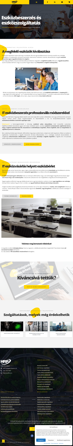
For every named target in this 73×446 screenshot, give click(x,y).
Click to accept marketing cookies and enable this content (36, 218)
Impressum (61, 443)
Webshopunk (6, 124)
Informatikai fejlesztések (7, 27)
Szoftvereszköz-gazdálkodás (61, 334)
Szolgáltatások (17, 27)
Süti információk (47, 443)
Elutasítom (51, 440)
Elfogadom (41, 440)
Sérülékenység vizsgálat (12, 333)
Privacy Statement (54, 443)
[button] (70, 427)
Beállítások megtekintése (63, 440)
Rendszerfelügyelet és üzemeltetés (36, 334)
